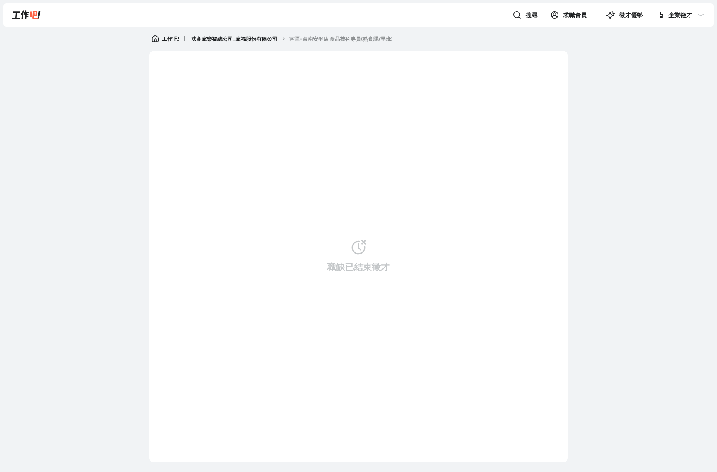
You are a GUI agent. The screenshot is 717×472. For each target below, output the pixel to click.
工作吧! (170, 38)
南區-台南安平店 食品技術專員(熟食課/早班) (341, 38)
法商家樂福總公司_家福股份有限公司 (234, 38)
